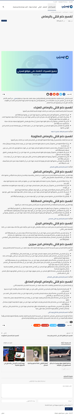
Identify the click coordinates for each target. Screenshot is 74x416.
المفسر (45, 7)
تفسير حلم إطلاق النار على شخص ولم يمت (60, 335)
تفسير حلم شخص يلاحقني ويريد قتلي (58, 312)
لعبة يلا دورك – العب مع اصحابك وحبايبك (25, 7)
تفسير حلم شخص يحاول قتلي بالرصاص (57, 277)
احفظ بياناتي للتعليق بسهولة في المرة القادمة (58, 405)
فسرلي (15, 98)
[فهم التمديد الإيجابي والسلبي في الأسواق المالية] (14, 353)
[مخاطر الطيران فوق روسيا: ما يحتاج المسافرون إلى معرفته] (60, 353)
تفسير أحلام (51, 7)
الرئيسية (71, 2)
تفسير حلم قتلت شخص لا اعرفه (59, 131)
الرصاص (66, 322)
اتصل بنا (55, 2)
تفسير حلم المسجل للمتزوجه (10, 335)
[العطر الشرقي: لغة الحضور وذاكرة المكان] (37, 353)
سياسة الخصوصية (63, 2)
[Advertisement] (37, 35)
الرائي (40, 7)
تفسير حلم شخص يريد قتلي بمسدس (58, 218)
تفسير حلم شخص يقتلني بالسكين (59, 167)
